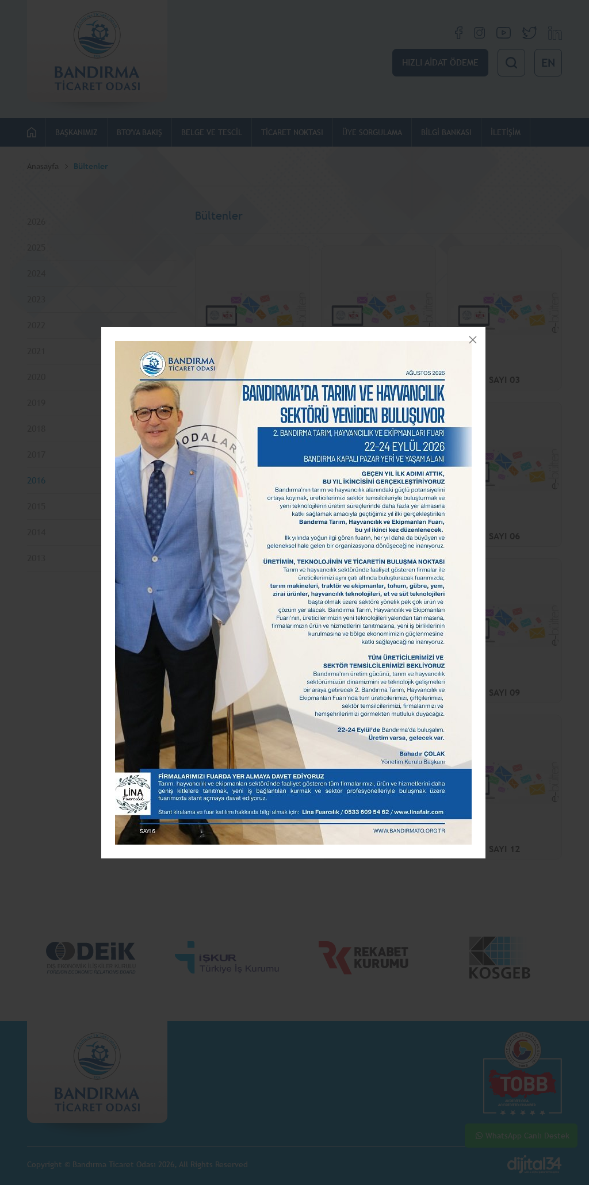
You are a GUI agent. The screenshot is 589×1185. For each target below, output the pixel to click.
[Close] (472, 339)
